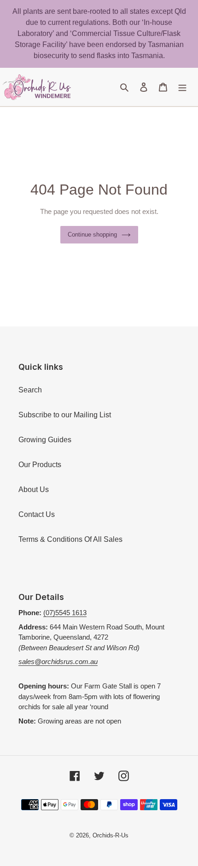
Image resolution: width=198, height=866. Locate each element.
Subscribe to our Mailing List (64, 415)
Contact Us (36, 514)
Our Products (39, 465)
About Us (33, 489)
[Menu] (182, 87)
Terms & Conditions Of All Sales (70, 539)
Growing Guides (44, 440)
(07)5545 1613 (65, 613)
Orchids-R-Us (110, 835)
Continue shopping (92, 234)
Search (30, 390)
